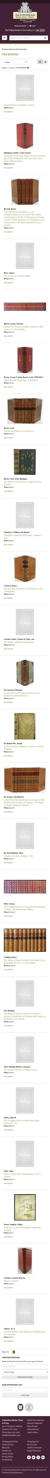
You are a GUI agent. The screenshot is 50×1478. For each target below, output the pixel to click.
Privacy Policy (7, 1457)
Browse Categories (34, 1423)
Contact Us (6, 1451)
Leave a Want (32, 1432)
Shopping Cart (33, 1442)
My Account (32, 1445)
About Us (6, 1448)
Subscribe (25, 1395)
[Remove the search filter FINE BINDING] (28, 68)
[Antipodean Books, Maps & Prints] (25, 12)
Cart (33, 26)
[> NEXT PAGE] (14, 1352)
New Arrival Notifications (15, 49)
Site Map (5, 1473)
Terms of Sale (7, 1454)
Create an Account (34, 1448)
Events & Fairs (8, 1445)
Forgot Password (34, 1451)
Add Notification (25, 1377)
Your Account (20, 26)
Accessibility (7, 1460)
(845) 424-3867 (14, 1432)
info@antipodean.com (11, 1435)
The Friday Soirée (12, 30)
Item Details (8, 112)
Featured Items (33, 1429)
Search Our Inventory (35, 1420)
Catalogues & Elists (10, 1442)
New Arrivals (32, 1426)
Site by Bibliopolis (16, 1473)
